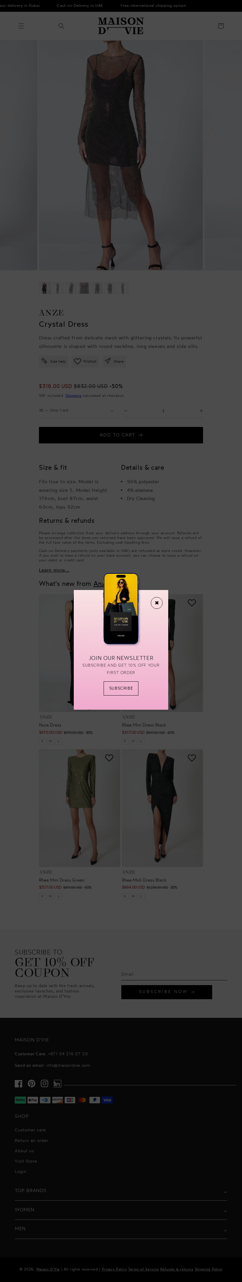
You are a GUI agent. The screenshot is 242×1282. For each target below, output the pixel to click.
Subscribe (121, 688)
